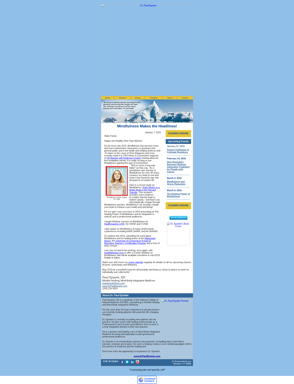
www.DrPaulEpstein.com (114, 286)
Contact (185, 98)
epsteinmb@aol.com (113, 283)
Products (154, 98)
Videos (170, 98)
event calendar (135, 262)
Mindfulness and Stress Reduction (176, 182)
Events (138, 98)
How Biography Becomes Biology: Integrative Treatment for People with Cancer (178, 167)
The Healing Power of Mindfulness (178, 195)
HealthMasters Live (114, 253)
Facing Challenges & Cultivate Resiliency (178, 151)
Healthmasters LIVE (114, 224)
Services (122, 98)
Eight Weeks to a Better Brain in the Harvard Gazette (144, 190)
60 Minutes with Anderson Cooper (124, 158)
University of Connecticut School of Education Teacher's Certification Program (127, 242)
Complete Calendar (178, 133)
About (107, 98)
